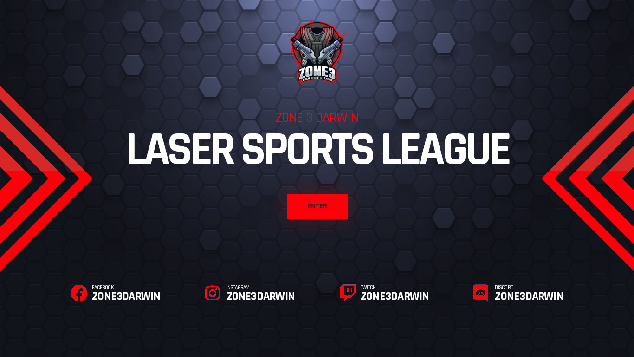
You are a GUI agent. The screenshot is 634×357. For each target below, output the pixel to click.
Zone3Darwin (126, 294)
